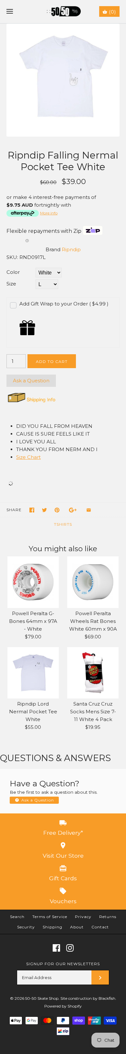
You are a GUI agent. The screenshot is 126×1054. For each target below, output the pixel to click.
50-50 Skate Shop (41, 998)
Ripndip (71, 249)
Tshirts (63, 524)
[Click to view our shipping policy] (31, 402)
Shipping (52, 927)
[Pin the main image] (57, 510)
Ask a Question (31, 380)
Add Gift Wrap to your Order (64, 304)
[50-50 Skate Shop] (63, 11)
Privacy (83, 916)
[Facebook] (56, 948)
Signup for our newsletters (63, 963)
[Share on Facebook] (31, 510)
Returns (107, 916)
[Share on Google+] (73, 510)
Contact (100, 927)
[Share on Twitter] (44, 510)
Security (26, 927)
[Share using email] (88, 510)
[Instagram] (70, 948)
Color (13, 272)
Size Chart (28, 457)
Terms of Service (49, 916)
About (77, 927)
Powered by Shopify (63, 1006)
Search (17, 916)
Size (11, 284)
